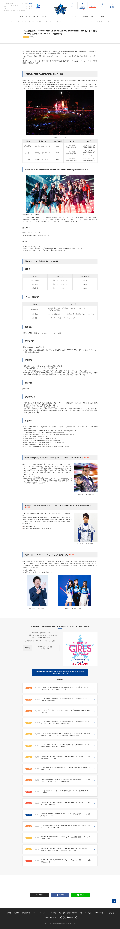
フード (84, 21)
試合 (21, 16)
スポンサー (75, 21)
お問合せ (111, 913)
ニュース (73, 16)
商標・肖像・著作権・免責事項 (68, 913)
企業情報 (8, 913)
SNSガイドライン (100, 913)
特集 (102, 16)
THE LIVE (99, 21)
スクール (35, 913)
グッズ (59, 21)
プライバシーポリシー (86, 913)
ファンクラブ (94, 16)
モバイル (43, 913)
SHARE (61, 895)
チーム (28, 16)
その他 (107, 21)
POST (40, 895)
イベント (40, 21)
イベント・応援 (83, 16)
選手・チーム (22, 21)
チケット (43, 16)
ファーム (35, 16)
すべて (13, 21)
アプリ (91, 21)
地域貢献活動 (26, 913)
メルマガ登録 (52, 913)
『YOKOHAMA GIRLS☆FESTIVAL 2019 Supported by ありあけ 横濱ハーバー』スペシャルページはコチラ (60, 672)
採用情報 (16, 913)
